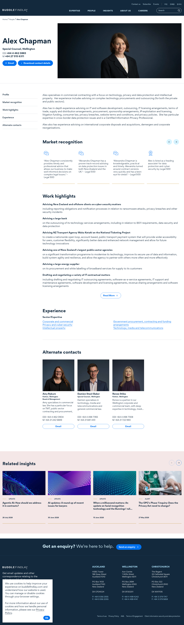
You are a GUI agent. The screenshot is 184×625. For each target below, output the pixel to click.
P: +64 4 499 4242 (130, 597)
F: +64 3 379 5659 (160, 599)
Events (156, 4)
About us (125, 11)
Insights (108, 11)
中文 (165, 4)
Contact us (136, 4)
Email (11, 63)
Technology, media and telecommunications (138, 328)
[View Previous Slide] (169, 142)
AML (122, 616)
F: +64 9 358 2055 (100, 599)
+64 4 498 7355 (90, 417)
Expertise (74, 11)
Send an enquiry (127, 547)
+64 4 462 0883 (16, 53)
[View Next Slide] (176, 142)
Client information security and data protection (162, 616)
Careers (143, 11)
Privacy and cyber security (57, 324)
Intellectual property (54, 328)
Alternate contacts (12, 125)
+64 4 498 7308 (125, 417)
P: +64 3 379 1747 (159, 597)
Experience (8, 117)
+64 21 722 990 (123, 420)
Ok (46, 617)
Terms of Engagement (134, 616)
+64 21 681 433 (87, 420)
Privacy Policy (114, 616)
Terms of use (102, 616)
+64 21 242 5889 (53, 420)
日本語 (172, 4)
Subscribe (147, 4)
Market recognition (12, 102)
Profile (6, 94)
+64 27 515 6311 (14, 56)
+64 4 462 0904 (55, 417)
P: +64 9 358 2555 (100, 597)
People (92, 11)
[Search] (178, 10)
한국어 (179, 4)
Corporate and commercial (58, 321)
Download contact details (37, 63)
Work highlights (10, 110)
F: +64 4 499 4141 (130, 599)
